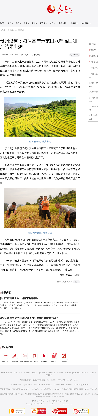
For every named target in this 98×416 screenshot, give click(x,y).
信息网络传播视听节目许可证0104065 (14, 394)
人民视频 (44, 361)
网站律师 (85, 373)
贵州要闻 (20, 30)
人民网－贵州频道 (32, 55)
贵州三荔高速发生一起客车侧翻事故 (19, 298)
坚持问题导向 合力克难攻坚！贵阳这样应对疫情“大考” (29, 318)
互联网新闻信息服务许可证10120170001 (15, 389)
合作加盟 (52, 373)
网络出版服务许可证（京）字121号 (77, 394)
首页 (2, 23)
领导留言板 (34, 361)
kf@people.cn (27, 384)
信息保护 (93, 373)
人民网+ (15, 361)
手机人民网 (24, 361)
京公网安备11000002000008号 (53, 396)
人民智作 (63, 361)
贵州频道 (11, 30)
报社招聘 (27, 373)
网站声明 (76, 373)
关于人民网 (18, 373)
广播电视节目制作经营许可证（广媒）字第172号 (80, 389)
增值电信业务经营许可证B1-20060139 (46, 389)
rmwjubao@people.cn (81, 384)
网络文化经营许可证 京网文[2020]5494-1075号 (46, 394)
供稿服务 (60, 373)
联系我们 (49, 375)
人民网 (2, 30)
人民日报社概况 (6, 373)
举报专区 (62, 23)
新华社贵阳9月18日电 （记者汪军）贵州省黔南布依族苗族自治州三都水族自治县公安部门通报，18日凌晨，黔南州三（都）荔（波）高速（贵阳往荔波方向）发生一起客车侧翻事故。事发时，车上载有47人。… (39, 305)
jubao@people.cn (72, 380)
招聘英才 (35, 373)
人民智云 (54, 361)
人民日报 (5, 361)
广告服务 (43, 373)
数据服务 (68, 373)
